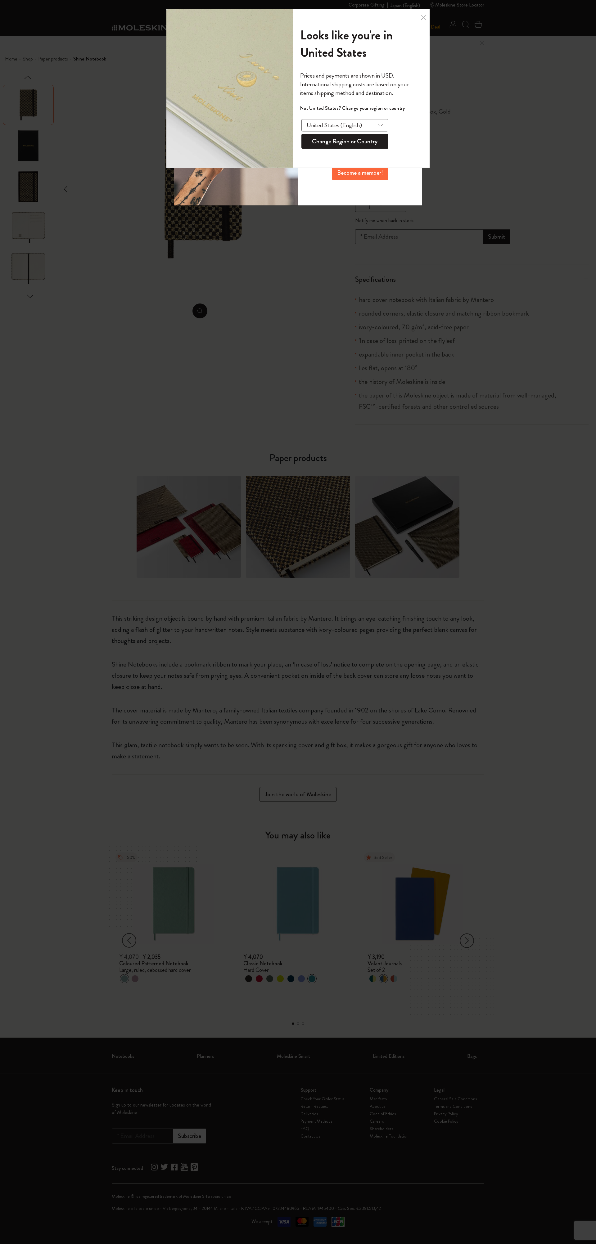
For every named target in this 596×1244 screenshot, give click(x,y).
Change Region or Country (344, 141)
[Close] (423, 17)
